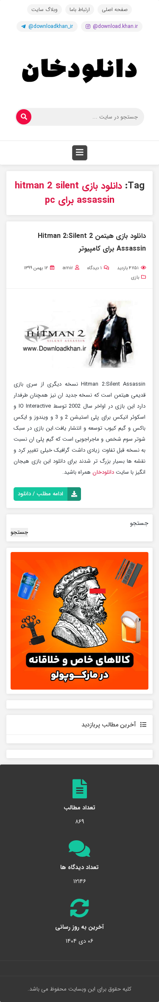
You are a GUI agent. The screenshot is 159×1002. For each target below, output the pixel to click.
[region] (79, 621)
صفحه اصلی (115, 10)
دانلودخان (103, 472)
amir (67, 268)
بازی (135, 277)
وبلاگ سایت (44, 10)
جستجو (139, 523)
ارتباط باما (80, 10)
